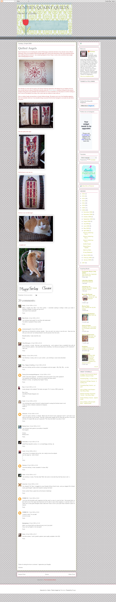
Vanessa (24, 465)
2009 (83, 207)
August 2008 (87, 221)
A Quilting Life (86, 286)
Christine (92, 51)
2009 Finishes (79, 38)
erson (55, 90)
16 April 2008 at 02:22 (35, 426)
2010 (83, 205)
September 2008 (88, 219)
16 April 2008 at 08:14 (31, 451)
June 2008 (87, 226)
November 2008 (88, 214)
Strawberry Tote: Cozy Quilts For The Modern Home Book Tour (89, 328)
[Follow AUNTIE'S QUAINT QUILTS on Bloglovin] (87, 106)
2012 (83, 200)
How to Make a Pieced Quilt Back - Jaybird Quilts (87, 402)
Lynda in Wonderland (88, 313)
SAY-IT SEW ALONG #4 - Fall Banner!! (93, 297)
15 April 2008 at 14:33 (30, 387)
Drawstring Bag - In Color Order (88, 378)
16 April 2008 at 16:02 (32, 465)
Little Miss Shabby (87, 280)
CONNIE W (25, 498)
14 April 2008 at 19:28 (45, 374)
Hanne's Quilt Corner (88, 334)
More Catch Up (92, 315)
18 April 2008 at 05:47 (31, 534)
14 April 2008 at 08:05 (31, 355)
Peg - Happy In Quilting (28, 365)
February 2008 (88, 257)
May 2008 (86, 228)
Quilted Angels (87, 244)
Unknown (24, 413)
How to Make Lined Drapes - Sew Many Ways (88, 390)
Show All (96, 366)
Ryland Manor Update (87, 247)
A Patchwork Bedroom (87, 281)
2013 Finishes (38, 38)
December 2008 (88, 212)
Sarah (23, 401)
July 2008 (86, 223)
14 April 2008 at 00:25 (34, 318)
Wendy (24, 355)
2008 (83, 210)
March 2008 (87, 255)
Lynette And (51, 90)
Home (20, 38)
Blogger (74, 590)
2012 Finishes (49, 38)
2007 (83, 262)
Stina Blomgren (26, 343)
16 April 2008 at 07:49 (33, 441)
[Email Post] (36, 295)
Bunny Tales (85, 306)
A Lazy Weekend (87, 252)
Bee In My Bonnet (87, 294)
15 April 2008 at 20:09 (31, 401)
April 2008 (86, 230)
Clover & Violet (86, 325)
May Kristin (25, 318)
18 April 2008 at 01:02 (34, 523)
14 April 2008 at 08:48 (40, 365)
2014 (83, 196)
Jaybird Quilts (86, 354)
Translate (92, 160)
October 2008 (87, 216)
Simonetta (25, 441)
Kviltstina (85, 346)
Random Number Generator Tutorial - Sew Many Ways (87, 394)
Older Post (71, 574)
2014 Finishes (28, 38)
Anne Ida (24, 484)
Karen (23, 534)
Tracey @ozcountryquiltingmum (30, 374)
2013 (83, 198)
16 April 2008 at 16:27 (31, 474)
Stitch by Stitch (87, 250)
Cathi (23, 474)
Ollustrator (62, 590)
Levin (23, 451)
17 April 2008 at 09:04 (33, 512)
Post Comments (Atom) (50, 579)
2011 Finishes (59, 38)
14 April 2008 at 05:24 (36, 329)
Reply (23, 313)
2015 (83, 193)
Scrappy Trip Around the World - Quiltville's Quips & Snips (88, 375)
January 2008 (87, 260)
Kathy (23, 305)
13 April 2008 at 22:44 (31, 305)
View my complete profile (87, 76)
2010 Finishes (69, 38)
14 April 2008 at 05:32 (36, 343)
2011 (83, 203)
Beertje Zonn (25, 426)
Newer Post (21, 574)
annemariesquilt (26, 329)
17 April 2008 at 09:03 (33, 498)
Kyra (23, 387)
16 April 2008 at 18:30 (33, 484)
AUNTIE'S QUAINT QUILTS (43, 7)
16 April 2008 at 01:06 (33, 413)
